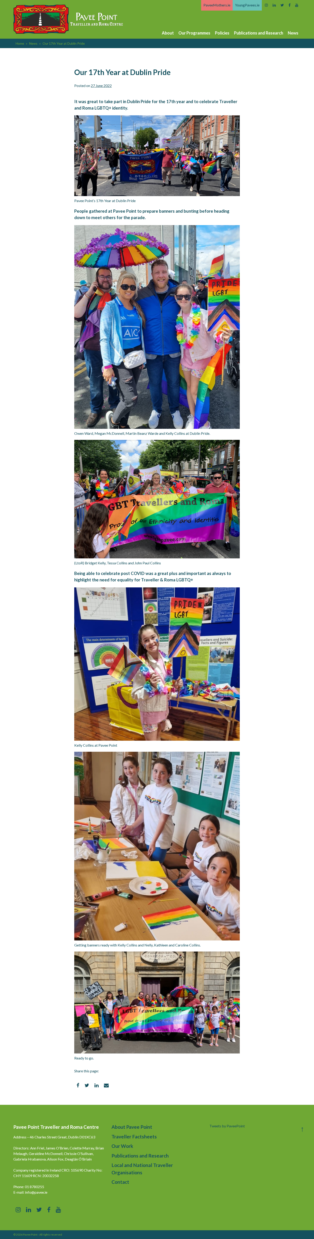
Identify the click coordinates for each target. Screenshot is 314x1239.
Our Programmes (194, 32)
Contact (120, 1182)
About (168, 32)
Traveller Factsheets (134, 1136)
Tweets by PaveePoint (227, 1126)
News (293, 32)
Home (20, 43)
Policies (222, 32)
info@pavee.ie (36, 1192)
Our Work (122, 1146)
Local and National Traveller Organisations (142, 1168)
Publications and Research (258, 32)
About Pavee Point (131, 1127)
